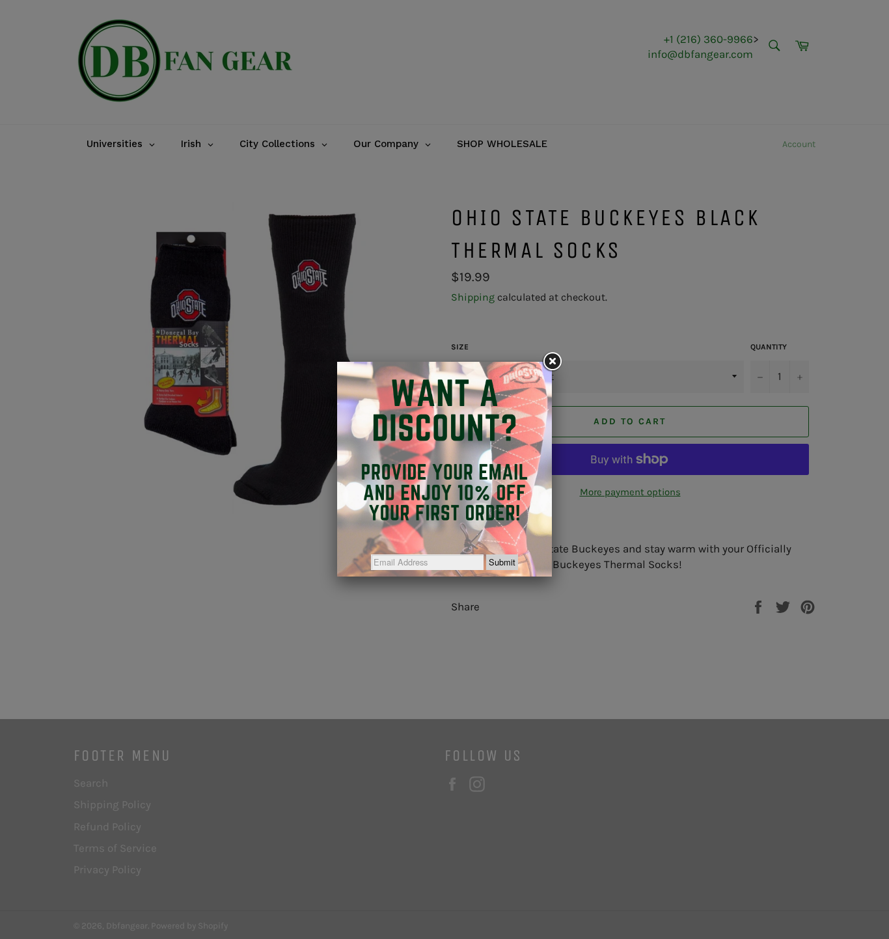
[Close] (552, 362)
